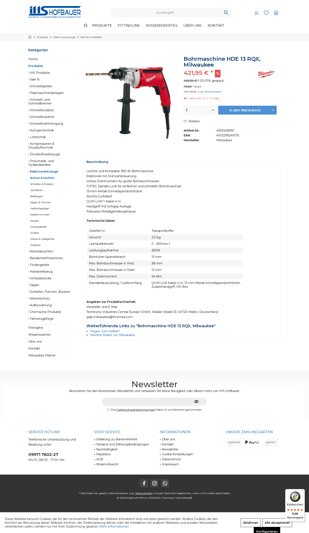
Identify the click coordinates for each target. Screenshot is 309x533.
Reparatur (103, 454)
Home (33, 59)
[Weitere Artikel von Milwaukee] (266, 74)
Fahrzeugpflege (41, 319)
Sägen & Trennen (40, 202)
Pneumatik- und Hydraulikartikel (41, 163)
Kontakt (34, 348)
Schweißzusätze (41, 110)
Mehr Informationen (114, 526)
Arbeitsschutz (39, 298)
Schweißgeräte (40, 86)
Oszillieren (36, 190)
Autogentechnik (41, 130)
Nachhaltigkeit (107, 449)
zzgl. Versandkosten (210, 91)
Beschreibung (97, 162)
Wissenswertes (39, 334)
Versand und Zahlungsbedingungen (122, 444)
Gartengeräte (38, 226)
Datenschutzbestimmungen (135, 409)
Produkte (35, 66)
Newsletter (170, 449)
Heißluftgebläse (39, 208)
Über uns (35, 341)
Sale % (34, 79)
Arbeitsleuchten (41, 251)
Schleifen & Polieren (42, 184)
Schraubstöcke (40, 278)
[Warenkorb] (276, 12)
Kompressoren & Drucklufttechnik (41, 145)
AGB (99, 459)
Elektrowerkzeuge (43, 171)
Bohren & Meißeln (42, 177)
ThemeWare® (183, 497)
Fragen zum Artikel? (104, 331)
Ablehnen (250, 523)
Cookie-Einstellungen (177, 454)
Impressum (170, 464)
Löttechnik (37, 137)
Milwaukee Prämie (41, 355)
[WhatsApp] (165, 483)
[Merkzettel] (266, 12)
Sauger (34, 220)
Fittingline (35, 328)
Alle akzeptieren (277, 523)
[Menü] (302, 491)
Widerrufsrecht (107, 464)
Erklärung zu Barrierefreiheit (116, 439)
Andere (34, 232)
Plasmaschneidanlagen (46, 93)
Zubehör (35, 245)
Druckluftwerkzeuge (44, 154)
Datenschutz (171, 459)
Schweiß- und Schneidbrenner (40, 101)
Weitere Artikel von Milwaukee (112, 335)
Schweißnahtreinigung (46, 123)
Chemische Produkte (45, 312)
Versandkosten (144, 493)
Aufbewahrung (40, 305)
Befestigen (36, 196)
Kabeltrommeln (40, 214)
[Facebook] (144, 483)
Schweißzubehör (41, 117)
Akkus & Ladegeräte (42, 238)
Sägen (34, 285)
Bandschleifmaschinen (46, 258)
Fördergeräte (39, 265)
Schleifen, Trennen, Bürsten (49, 292)
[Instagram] (154, 483)
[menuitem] (276, 12)
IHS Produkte (39, 73)
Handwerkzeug (41, 271)
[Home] (85, 25)
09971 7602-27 (43, 454)
